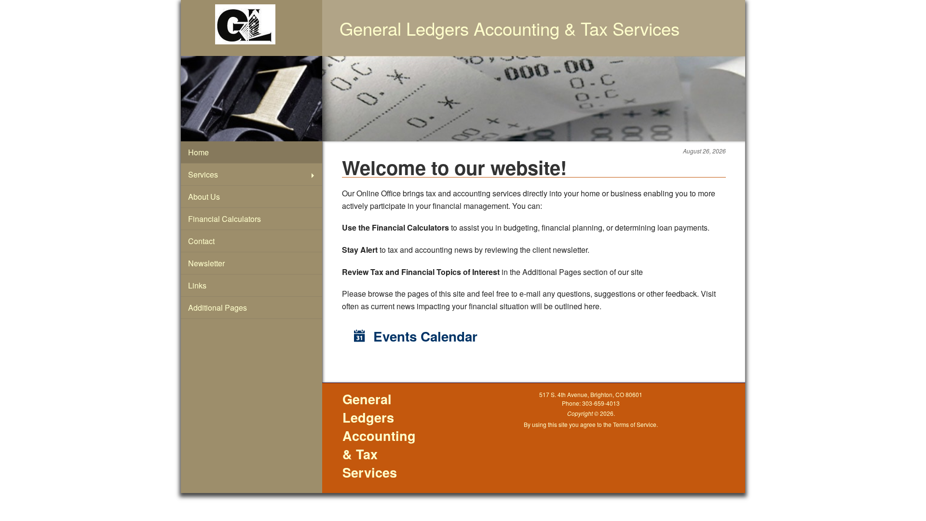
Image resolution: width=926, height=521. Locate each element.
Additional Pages (217, 307)
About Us (204, 196)
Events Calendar (423, 336)
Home (198, 152)
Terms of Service (634, 424)
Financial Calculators (224, 218)
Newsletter (206, 263)
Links (197, 285)
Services (203, 174)
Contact (201, 241)
